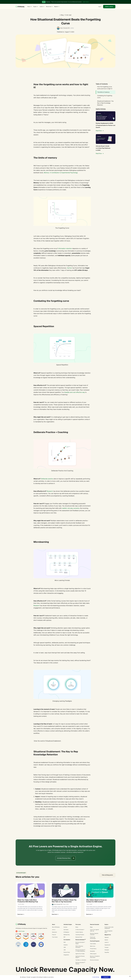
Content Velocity (79, 932)
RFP (64, 937)
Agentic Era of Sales (80, 953)
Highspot (107, 937)
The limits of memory (103, 92)
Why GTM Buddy (56, 927)
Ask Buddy (66, 929)
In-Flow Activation (80, 929)
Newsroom (54, 932)
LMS (65, 949)
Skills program (93, 953)
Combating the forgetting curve (104, 96)
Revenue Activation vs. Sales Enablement (80, 950)
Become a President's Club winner (95, 957)
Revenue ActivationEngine (80, 943)
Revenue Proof (79, 937)
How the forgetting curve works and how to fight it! (105, 87)
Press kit (54, 934)
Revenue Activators (94, 960)
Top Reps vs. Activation (81, 960)
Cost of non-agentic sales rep (94, 930)
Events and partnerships (93, 938)
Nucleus (65, 927)
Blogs (91, 927)
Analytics (66, 944)
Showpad (107, 949)
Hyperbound (107, 944)
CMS (65, 947)
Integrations (66, 954)
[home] (20, 6)
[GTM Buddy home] (21, 924)
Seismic (106, 939)
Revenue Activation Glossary (80, 963)
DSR (65, 942)
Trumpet (106, 947)
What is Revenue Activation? (79, 947)
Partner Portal (67, 952)
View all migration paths (108, 931)
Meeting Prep (67, 934)
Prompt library (93, 948)
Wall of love (92, 946)
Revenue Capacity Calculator (94, 934)
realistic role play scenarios (70, 508)
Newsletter (92, 951)
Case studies (93, 943)
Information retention (65, 248)
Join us (53, 929)
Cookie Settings (95, 977)
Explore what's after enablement (109, 928)
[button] (30, 6)
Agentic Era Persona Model (80, 957)
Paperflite (107, 952)
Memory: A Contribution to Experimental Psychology (61, 172)
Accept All (106, 977)
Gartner (69, 268)
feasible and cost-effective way (74, 392)
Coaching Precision (80, 934)
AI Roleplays (66, 932)
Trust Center (55, 937)
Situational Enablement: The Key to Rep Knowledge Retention (105, 103)
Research (50, 491)
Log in (99, 6)
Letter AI (106, 942)
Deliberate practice (47, 479)
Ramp (77, 927)
